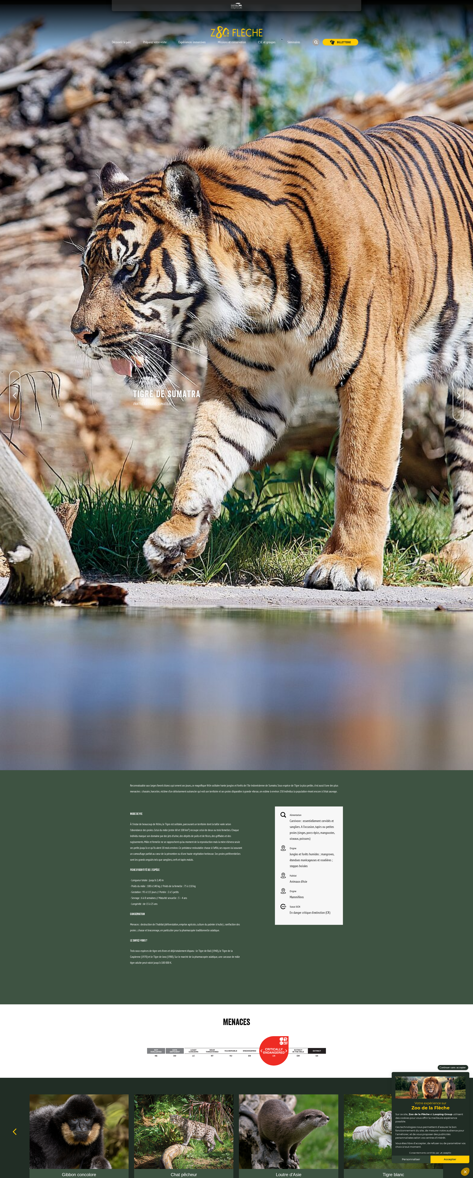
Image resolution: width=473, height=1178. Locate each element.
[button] (121, 40)
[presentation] (14, 1131)
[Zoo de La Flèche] (236, 32)
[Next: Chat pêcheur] (458, 378)
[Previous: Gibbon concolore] (14, 378)
